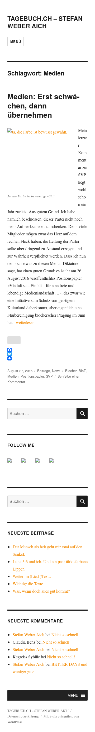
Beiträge (43, 370)
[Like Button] (14, 340)
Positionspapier (32, 376)
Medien (12, 376)
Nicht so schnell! (65, 634)
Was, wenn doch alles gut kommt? (41, 591)
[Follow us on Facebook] (13, 464)
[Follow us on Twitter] (27, 464)
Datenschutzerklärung (23, 716)
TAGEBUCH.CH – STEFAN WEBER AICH (45, 22)
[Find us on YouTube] (41, 464)
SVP (49, 376)
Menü (15, 41)
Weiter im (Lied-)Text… (33, 576)
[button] (73, 695)
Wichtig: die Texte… (30, 583)
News (56, 370)
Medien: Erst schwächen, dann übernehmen (43, 105)
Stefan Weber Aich (28, 634)
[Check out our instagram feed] (55, 464)
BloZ (82, 370)
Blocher (71, 370)
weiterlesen (25, 322)
